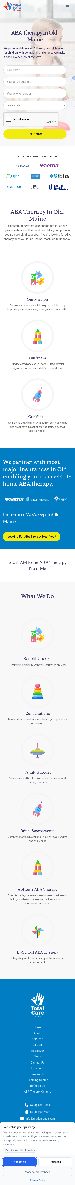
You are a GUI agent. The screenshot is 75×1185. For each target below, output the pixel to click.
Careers (38, 1044)
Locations (37, 1068)
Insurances (38, 1050)
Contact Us (37, 1062)
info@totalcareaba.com (40, 1118)
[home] (12, 6)
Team (37, 1056)
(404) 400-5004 (40, 1105)
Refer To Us (37, 1086)
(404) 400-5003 (40, 1112)
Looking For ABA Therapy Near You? (31, 536)
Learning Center (37, 1080)
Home (37, 1027)
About (37, 1033)
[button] (68, 7)
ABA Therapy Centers (37, 1091)
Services (37, 1039)
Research (37, 1074)
